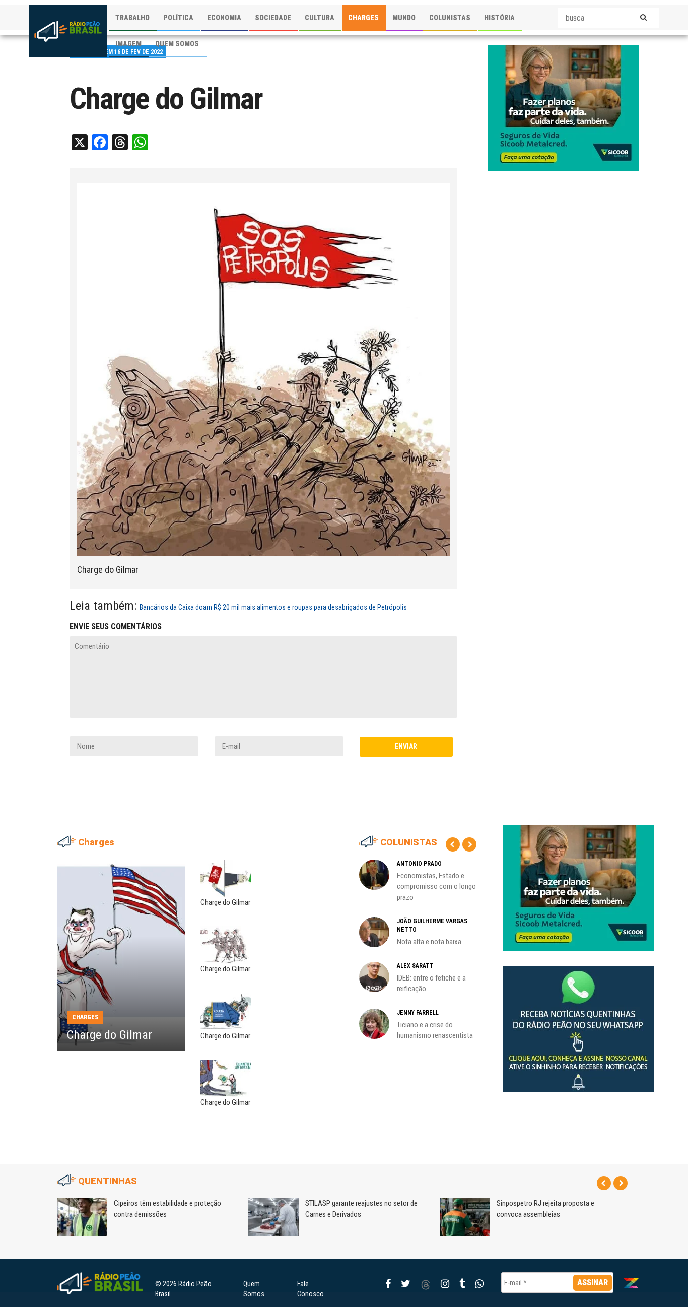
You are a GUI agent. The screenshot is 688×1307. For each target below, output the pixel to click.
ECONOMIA (224, 18)
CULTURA (319, 18)
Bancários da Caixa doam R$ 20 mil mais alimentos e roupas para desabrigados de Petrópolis (273, 607)
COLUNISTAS (449, 18)
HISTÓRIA (499, 18)
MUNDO (404, 18)
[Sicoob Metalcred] (563, 108)
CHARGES (363, 18)
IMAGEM (128, 44)
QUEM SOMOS (177, 44)
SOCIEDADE (273, 18)
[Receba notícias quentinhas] (578, 1021)
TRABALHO (132, 18)
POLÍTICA (178, 18)
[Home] (68, 31)
